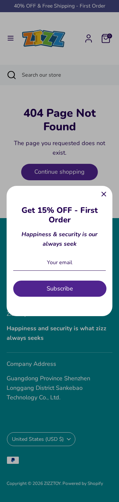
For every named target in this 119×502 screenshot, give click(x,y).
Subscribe (60, 288)
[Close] (104, 194)
